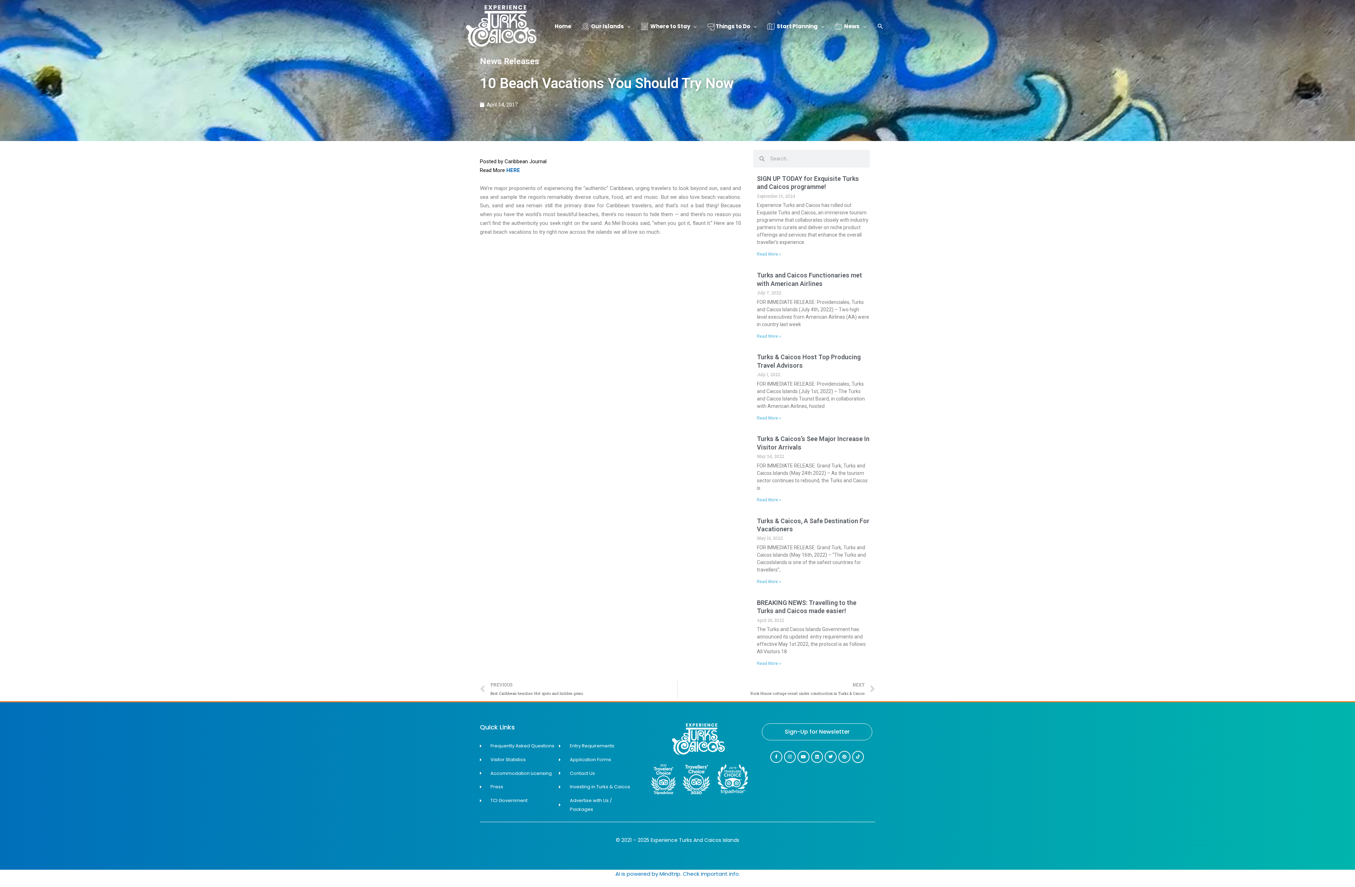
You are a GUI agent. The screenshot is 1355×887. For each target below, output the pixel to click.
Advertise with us (1327, 882)
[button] (880, 27)
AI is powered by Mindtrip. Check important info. (677, 873)
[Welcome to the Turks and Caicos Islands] (501, 26)
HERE (513, 170)
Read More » (769, 254)
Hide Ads (1327, 872)
